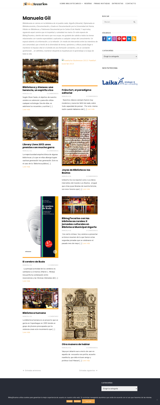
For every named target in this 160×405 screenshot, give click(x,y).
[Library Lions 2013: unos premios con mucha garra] (40, 129)
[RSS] (134, 38)
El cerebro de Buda (34, 261)
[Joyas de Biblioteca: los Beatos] (80, 141)
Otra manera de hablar (76, 344)
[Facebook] (104, 38)
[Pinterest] (119, 38)
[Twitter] (109, 38)
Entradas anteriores (33, 370)
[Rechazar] (157, 400)
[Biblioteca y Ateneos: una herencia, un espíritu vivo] (40, 71)
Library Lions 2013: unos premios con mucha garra (38, 146)
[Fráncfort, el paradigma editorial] (80, 72)
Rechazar (77, 401)
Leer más (26, 109)
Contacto (130, 3)
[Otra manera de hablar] (80, 314)
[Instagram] (114, 38)
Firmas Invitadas (102, 3)
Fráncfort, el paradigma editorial (76, 91)
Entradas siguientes (87, 370)
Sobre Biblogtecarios (70, 3)
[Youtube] (124, 38)
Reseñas (88, 3)
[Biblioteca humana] (40, 298)
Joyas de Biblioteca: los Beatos (76, 171)
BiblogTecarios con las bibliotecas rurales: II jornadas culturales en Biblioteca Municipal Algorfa (79, 223)
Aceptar (69, 401)
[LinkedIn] (129, 38)
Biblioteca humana (34, 313)
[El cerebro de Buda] (40, 227)
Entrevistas (117, 3)
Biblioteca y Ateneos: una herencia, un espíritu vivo (38, 89)
